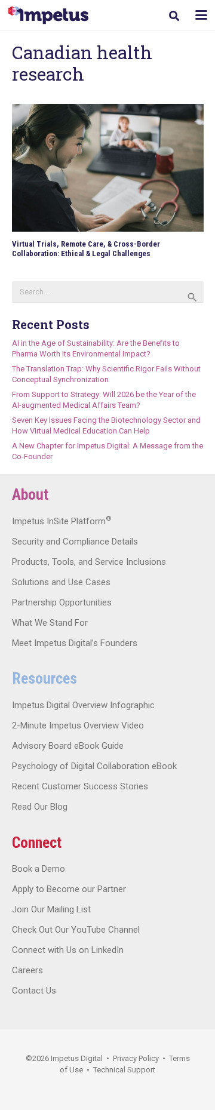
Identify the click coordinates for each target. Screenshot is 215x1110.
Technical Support (124, 1069)
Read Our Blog (39, 806)
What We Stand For (50, 622)
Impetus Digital (77, 1058)
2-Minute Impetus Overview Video (78, 725)
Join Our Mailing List (51, 909)
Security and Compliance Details (75, 541)
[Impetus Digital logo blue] (48, 15)
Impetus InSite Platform (61, 521)
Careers (27, 970)
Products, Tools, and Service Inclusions (89, 561)
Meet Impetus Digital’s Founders (74, 643)
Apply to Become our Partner (69, 889)
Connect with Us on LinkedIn (68, 950)
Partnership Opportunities (62, 602)
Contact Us (34, 990)
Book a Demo (38, 868)
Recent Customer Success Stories (80, 786)
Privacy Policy (136, 1058)
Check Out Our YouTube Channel (76, 929)
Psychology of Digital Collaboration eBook (94, 766)
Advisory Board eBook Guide (68, 745)
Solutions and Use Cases (61, 582)
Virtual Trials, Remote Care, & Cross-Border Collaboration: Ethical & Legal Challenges (86, 248)
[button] (174, 16)
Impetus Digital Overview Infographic (83, 705)
